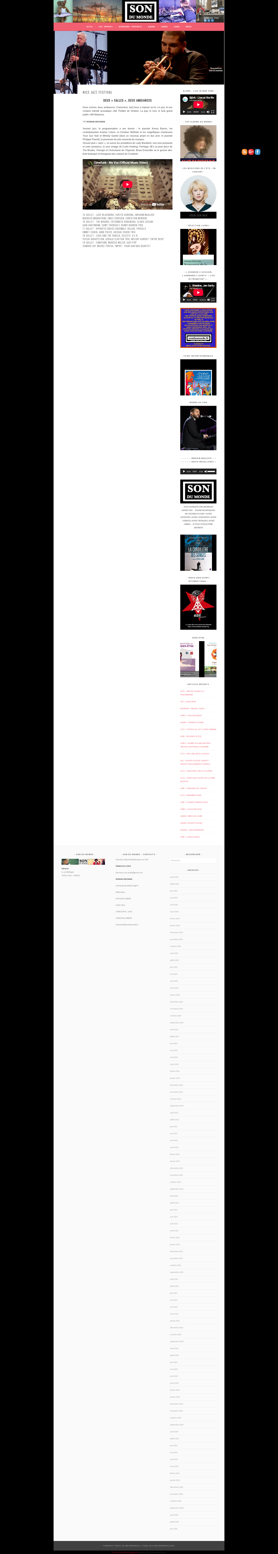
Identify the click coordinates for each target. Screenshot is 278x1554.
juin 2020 (173, 1362)
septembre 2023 (176, 1105)
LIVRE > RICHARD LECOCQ (190, 736)
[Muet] (208, 111)
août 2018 (174, 1515)
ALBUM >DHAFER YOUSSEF (191, 823)
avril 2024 (174, 1057)
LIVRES (177, 26)
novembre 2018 (176, 1494)
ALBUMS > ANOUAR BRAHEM (192, 830)
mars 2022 (174, 1230)
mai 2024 (174, 1050)
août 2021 (174, 1279)
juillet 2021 (174, 1286)
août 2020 (174, 1348)
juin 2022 (173, 1209)
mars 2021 (174, 1313)
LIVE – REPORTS (105, 26)
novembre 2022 (176, 1175)
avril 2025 (174, 981)
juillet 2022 (174, 1202)
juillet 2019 (174, 1438)
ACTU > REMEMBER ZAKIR (190, 795)
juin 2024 (173, 1043)
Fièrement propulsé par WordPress (121, 1546)
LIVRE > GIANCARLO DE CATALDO (193, 788)
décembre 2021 (176, 1251)
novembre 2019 (176, 1410)
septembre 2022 (176, 1189)
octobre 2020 (175, 1334)
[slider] (211, 471)
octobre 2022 (175, 1182)
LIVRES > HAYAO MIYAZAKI (191, 809)
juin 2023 (173, 1126)
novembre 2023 (176, 1092)
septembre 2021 (176, 1272)
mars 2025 (174, 988)
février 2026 (175, 918)
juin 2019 (173, 1445)
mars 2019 (174, 1466)
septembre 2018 (176, 1508)
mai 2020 (174, 1369)
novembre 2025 (176, 939)
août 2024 (174, 1029)
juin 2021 (173, 1293)
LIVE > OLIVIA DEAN (188, 701)
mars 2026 (174, 911)
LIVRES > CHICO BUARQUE (191, 715)
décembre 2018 (176, 1487)
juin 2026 (173, 890)
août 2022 (174, 1196)
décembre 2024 (176, 1001)
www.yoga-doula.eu (197, 674)
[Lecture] (184, 111)
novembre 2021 (176, 1258)
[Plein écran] (212, 111)
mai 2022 (174, 1216)
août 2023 (174, 1112)
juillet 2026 (174, 884)
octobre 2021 (175, 1265)
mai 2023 (174, 1133)
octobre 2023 (175, 1099)
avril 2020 (174, 1376)
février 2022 (175, 1237)
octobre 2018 (175, 1501)
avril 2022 (174, 1223)
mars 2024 (174, 1064)
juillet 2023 (174, 1119)
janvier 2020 (175, 1397)
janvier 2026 (175, 925)
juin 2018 (173, 1528)
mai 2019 (174, 1452)
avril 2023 (174, 1140)
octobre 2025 (175, 946)
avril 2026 (174, 904)
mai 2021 (174, 1300)
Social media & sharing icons (125, 1552)
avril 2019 (174, 1459)
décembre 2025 (176, 932)
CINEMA (164, 26)
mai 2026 (174, 897)
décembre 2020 (176, 1327)
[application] (198, 104)
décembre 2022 (176, 1168)
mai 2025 (174, 974)
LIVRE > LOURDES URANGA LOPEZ (194, 802)
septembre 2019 (176, 1424)
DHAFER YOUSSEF (198, 215)
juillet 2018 (174, 1521)
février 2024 (175, 1071)
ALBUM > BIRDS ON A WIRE (191, 816)
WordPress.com (166, 1546)
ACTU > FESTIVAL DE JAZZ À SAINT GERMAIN (198, 729)
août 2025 (174, 953)
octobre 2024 (175, 1015)
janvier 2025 (175, 995)
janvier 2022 (175, 1244)
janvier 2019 (175, 1480)
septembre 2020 (176, 1341)
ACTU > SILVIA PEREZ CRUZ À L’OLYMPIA (196, 771)
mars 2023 (174, 1147)
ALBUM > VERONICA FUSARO (192, 722)
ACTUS (89, 26)
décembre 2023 (176, 1085)
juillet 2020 (174, 1355)
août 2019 (174, 1431)
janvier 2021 (175, 1320)
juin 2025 (173, 967)
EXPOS (189, 26)
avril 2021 (174, 1307)
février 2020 (175, 1390)
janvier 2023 (175, 1161)
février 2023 (175, 1154)
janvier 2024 (175, 1078)
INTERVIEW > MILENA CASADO (192, 708)
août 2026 (174, 877)
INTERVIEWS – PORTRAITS (130, 26)
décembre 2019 (176, 1404)
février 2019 (175, 1473)
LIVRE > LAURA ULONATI (190, 837)
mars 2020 (174, 1383)
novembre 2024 (176, 1008)
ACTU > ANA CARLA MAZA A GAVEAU (194, 753)
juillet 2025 (174, 960)
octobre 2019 (175, 1417)
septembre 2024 (176, 1022)
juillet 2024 (174, 1036)
